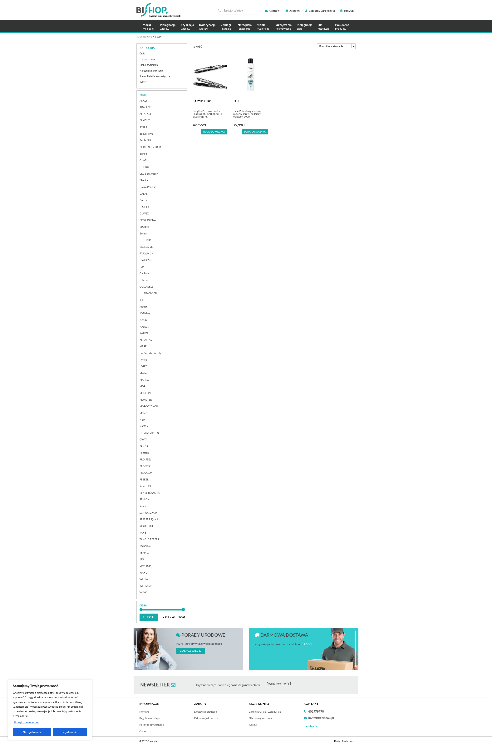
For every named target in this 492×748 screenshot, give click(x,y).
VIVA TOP (145, 566)
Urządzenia (284, 26)
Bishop (143, 153)
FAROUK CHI (147, 253)
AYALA (143, 127)
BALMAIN (145, 140)
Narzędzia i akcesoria (151, 70)
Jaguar (143, 306)
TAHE (236, 101)
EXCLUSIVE (146, 246)
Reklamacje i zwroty (206, 718)
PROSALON (146, 472)
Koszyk (349, 10)
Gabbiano (145, 273)
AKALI (143, 100)
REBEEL (144, 479)
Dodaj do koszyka (214, 132)
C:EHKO (144, 167)
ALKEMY (145, 120)
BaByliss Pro (202, 101)
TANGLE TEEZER (149, 539)
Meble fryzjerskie (149, 64)
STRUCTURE (147, 526)
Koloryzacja (207, 26)
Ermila (143, 233)
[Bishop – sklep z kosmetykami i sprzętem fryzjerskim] (159, 10)
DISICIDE (145, 207)
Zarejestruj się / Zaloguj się (265, 711)
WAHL (143, 572)
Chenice (144, 180)
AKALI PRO (146, 107)
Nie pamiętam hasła (260, 718)
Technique (145, 546)
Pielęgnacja (167, 26)
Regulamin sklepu (149, 718)
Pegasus (144, 452)
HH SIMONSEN (148, 293)
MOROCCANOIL (149, 406)
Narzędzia (245, 26)
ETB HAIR (145, 240)
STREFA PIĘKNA (149, 519)
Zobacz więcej (190, 650)
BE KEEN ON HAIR (150, 147)
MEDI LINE (146, 393)
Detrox (143, 200)
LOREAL (144, 366)
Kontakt (274, 10)
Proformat (347, 741)
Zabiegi (226, 26)
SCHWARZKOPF (149, 512)
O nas (142, 731)
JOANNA (145, 313)
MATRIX (144, 379)
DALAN (144, 193)
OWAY (143, 439)
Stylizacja (187, 26)
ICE (142, 300)
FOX (142, 266)
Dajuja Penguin (148, 187)
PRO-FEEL (145, 459)
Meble (263, 26)
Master (144, 373)
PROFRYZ (145, 466)
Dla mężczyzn (147, 59)
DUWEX (144, 213)
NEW (142, 419)
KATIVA (144, 333)
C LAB (143, 160)
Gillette (144, 280)
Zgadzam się (70, 732)
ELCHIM (144, 226)
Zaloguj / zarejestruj (321, 10)
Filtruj (148, 617)
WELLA (144, 579)
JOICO (143, 320)
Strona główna (144, 36)
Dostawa (294, 10)
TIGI (142, 559)
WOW (143, 592)
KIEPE (143, 346)
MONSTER (146, 399)
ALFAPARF (145, 114)
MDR (142, 386)
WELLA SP (145, 586)
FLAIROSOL (146, 260)
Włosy (143, 82)
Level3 (143, 360)
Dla (323, 26)
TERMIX (144, 552)
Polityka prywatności (26, 722)
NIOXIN (144, 426)
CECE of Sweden (149, 173)
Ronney (144, 506)
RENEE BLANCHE (150, 492)
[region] (50, 710)
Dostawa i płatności (206, 711)
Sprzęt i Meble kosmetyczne (155, 76)
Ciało (142, 53)
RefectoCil (145, 486)
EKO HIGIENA (148, 220)
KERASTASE (146, 340)
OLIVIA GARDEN (149, 433)
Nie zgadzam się (32, 732)
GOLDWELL (146, 286)
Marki (148, 26)
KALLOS (144, 326)
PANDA (144, 446)
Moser (143, 413)
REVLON (144, 499)
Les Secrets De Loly (150, 353)
